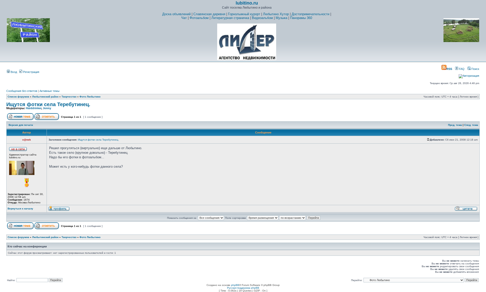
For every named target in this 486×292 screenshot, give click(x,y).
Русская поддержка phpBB (243, 287)
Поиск (475, 68)
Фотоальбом (199, 18)
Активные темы (49, 90)
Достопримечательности (310, 14)
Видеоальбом (262, 18)
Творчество (69, 96)
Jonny (47, 108)
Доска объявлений (176, 14)
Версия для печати (21, 125)
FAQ (461, 68)
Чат (184, 18)
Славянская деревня (209, 14)
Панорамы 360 (301, 18)
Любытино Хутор (276, 14)
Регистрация (30, 71)
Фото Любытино (89, 96)
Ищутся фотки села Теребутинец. (48, 104)
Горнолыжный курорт (244, 14)
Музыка (281, 18)
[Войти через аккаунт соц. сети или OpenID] (469, 74)
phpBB (235, 285)
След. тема (471, 125)
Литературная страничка (230, 18)
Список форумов (18, 96)
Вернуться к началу (20, 208)
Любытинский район (45, 96)
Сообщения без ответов (21, 90)
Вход (13, 71)
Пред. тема (455, 125)
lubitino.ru (247, 3)
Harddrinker (33, 108)
